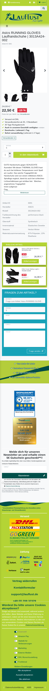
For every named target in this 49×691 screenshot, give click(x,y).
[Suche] (43, 8)
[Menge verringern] (9, 156)
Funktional (22, 662)
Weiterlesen (24, 193)
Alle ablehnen (24, 679)
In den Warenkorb (29, 154)
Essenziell (22, 632)
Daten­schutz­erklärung (35, 625)
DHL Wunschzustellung (27, 657)
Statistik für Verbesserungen (25, 642)
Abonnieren (23, 475)
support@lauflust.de (24, 594)
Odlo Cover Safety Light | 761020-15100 (30, 269)
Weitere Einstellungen (23, 666)
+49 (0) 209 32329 (24, 600)
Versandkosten (25, 114)
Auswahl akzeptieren (24, 675)
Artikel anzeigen (30, 261)
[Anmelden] (30, 3)
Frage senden (35, 351)
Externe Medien (24, 653)
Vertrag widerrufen (24, 580)
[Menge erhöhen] (9, 153)
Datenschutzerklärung (13, 486)
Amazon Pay (23, 636)
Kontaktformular (24, 587)
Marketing (22, 648)
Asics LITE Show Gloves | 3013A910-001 (30, 249)
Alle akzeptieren (24, 670)
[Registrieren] (34, 3)
